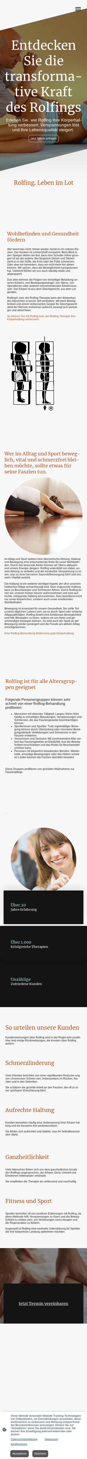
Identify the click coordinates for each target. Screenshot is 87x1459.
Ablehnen (40, 1453)
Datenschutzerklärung (24, 1439)
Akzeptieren (19, 1453)
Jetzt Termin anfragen (44, 138)
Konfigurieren (19, 1444)
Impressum (51, 1439)
